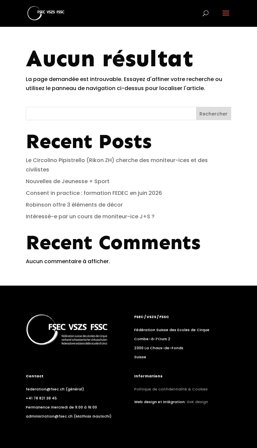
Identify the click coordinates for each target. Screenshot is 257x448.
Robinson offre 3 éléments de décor (74, 205)
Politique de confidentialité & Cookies (171, 389)
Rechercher (213, 113)
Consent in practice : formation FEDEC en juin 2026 (94, 193)
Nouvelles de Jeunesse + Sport (67, 181)
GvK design (197, 401)
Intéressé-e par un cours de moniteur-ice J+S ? (90, 216)
